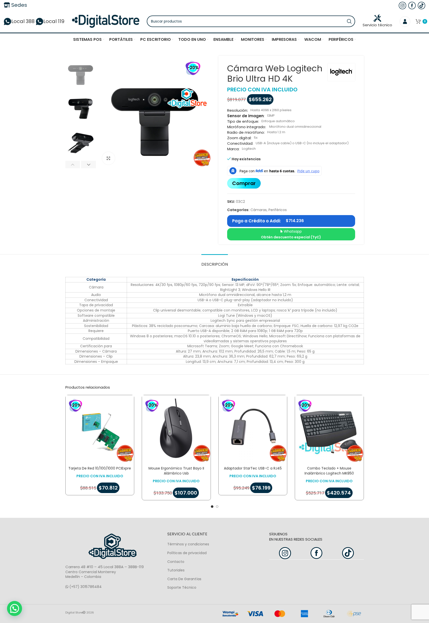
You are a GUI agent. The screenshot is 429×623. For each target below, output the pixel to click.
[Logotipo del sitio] (105, 21)
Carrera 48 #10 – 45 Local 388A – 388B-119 (104, 566)
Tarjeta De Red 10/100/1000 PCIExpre (99, 468)
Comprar (244, 183)
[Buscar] (349, 21)
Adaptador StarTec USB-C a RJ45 (253, 468)
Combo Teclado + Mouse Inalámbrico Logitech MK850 (329, 471)
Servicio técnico (377, 25)
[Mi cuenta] (405, 21)
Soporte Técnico (181, 587)
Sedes (18, 5)
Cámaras (258, 209)
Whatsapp (291, 234)
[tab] (214, 261)
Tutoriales (176, 570)
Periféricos (277, 209)
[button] (72, 164)
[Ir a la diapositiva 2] (217, 506)
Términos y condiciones (188, 544)
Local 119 (53, 21)
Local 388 (23, 21)
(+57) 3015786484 (85, 586)
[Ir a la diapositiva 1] (212, 506)
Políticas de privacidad (187, 552)
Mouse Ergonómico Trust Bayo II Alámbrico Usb (176, 471)
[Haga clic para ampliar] (108, 158)
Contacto (175, 561)
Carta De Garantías (184, 578)
